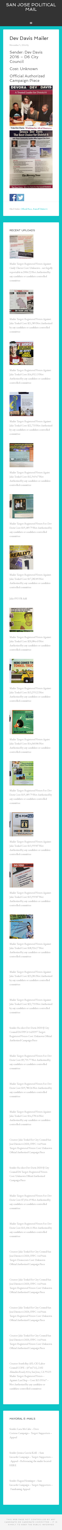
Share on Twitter (20, 197)
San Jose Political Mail (31, 7)
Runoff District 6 (40, 208)
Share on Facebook (13, 197)
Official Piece (26, 208)
